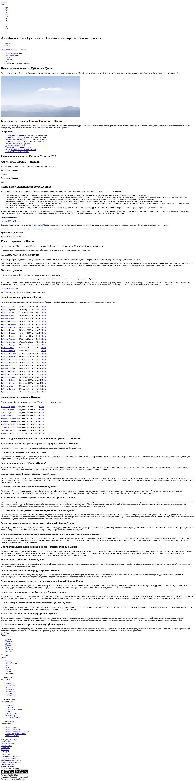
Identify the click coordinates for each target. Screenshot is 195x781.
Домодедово (10, 683)
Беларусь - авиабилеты (9, 758)
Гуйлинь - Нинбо (7, 336)
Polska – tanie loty (7, 766)
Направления (9, 722)
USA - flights (5, 754)
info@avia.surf (20, 779)
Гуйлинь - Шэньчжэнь (9, 359)
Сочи (7, 665)
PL (6, 32)
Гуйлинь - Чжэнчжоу (9, 365)
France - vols (5, 748)
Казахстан (9, 649)
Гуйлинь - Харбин (8, 377)
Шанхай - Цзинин (8, 424)
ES (6, 22)
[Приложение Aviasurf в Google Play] (21, 773)
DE (6, 20)
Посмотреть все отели (9, 288)
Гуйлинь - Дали (7, 386)
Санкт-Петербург (12, 663)
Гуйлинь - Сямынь (8, 339)
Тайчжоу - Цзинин (8, 430)
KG (6, 14)
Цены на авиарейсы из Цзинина (17, 139)
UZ (6, 12)
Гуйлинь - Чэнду (7, 318)
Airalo (82, 213)
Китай (7, 57)
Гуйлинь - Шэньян (8, 371)
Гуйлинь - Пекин (7, 330)
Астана (8, 667)
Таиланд (8, 641)
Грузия (8, 643)
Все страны (9, 651)
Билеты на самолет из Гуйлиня (17, 137)
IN (6, 30)
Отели (7, 44)
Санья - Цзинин (7, 415)
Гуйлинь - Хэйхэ (7, 392)
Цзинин (8, 61)
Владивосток (10, 691)
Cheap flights (5, 742)
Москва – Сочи (11, 728)
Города (6, 655)
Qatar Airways (10, 716)
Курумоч (8, 693)
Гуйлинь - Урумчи (8, 389)
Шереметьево (10, 685)
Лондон (8, 669)
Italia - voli (5, 750)
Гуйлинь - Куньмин (8, 324)
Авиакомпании (9, 699)
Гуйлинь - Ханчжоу (8, 342)
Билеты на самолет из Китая (16, 141)
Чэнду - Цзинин (7, 427)
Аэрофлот (9, 705)
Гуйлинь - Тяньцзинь (9, 327)
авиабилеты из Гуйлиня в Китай (23, 150)
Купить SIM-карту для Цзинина (13, 236)
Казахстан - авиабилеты (10, 756)
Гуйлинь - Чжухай (8, 351)
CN (6, 28)
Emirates (8, 711)
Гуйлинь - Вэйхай (8, 380)
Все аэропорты (11, 695)
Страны (7, 633)
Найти (43, 307)
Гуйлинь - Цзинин (8, 333)
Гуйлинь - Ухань (7, 348)
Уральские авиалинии (13, 709)
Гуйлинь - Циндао (8, 345)
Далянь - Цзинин (7, 410)
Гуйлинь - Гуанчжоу (9, 362)
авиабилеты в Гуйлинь (21, 144)
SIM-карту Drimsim (41, 225)
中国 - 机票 (5, 752)
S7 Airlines (9, 707)
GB (6, 18)
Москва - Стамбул (12, 736)
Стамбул (8, 671)
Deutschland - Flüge (8, 744)
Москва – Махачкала (13, 730)
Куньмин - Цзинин (8, 421)
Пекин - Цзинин (7, 433)
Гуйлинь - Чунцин (8, 310)
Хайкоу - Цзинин (7, 413)
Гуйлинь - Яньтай (8, 368)
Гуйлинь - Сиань (7, 312)
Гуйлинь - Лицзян (8, 383)
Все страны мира (12, 55)
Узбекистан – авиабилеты (11, 760)
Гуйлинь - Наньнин (8, 354)
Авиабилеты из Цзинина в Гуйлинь (19, 135)
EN (6, 16)
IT (6, 26)
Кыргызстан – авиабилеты (11, 762)
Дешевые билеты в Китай (15, 146)
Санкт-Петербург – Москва (15, 734)
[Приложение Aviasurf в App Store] (8, 773)
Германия (9, 647)
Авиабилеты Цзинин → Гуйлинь (13, 49)
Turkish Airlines (11, 714)
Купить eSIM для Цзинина (11, 221)
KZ (6, 8)
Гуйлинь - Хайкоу (8, 307)
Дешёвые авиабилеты (13, 53)
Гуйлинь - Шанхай (8, 321)
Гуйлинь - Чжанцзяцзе (9, 374)
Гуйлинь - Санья (7, 315)
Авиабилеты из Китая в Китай (17, 152)
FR (6, 24)
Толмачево (9, 689)
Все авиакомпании (12, 718)
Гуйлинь (8, 59)
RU (3, 4)
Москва (8, 661)
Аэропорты (8, 677)
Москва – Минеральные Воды (17, 732)
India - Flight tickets (8, 764)
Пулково (8, 687)
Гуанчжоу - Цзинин (8, 418)
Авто (7, 46)
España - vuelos (6, 746)
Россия (8, 639)
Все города (9, 673)
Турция (8, 645)
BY (6, 10)
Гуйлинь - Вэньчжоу (9, 357)
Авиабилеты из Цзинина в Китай (18, 148)
